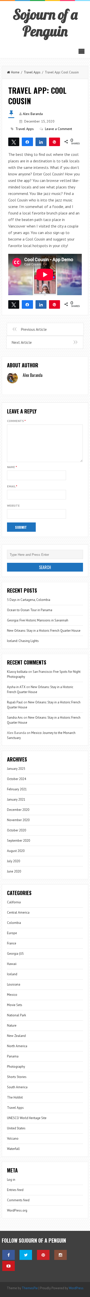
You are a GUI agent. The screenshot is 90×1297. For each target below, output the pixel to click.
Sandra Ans (15, 717)
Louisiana (13, 984)
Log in (11, 1179)
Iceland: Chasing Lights (23, 641)
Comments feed (18, 1200)
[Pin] (54, 141)
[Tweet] (13, 141)
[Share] (27, 141)
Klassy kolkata (17, 672)
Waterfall (13, 1149)
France (11, 943)
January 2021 (16, 799)
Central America (18, 912)
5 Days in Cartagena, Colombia (28, 600)
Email (12, 486)
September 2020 (18, 840)
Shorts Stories (16, 1077)
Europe (12, 933)
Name (12, 467)
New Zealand (16, 1036)
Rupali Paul (15, 702)
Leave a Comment (58, 129)
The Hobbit (15, 1097)
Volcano (12, 1138)
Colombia (14, 923)
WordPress (76, 1288)
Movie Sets (14, 1005)
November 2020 (18, 820)
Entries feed (15, 1190)
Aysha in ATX (16, 687)
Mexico (12, 995)
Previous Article (34, 329)
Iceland (12, 974)
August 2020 (15, 851)
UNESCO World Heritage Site (26, 1118)
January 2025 (16, 769)
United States (16, 1128)
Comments (16, 421)
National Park (16, 1015)
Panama (12, 1056)
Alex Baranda (33, 114)
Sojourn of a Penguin (45, 23)
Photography (16, 1066)
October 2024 (16, 779)
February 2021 (17, 789)
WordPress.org (17, 1210)
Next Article (22, 342)
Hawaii (11, 964)
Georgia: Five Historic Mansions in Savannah (37, 620)
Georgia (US (15, 953)
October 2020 (16, 830)
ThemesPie (30, 1288)
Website (13, 505)
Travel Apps (32, 72)
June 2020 (14, 871)
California (14, 902)
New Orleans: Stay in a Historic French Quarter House (43, 630)
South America (17, 1087)
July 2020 (13, 861)
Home (15, 72)
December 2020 (18, 810)
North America (17, 1046)
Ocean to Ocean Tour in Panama (29, 610)
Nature (11, 1025)
